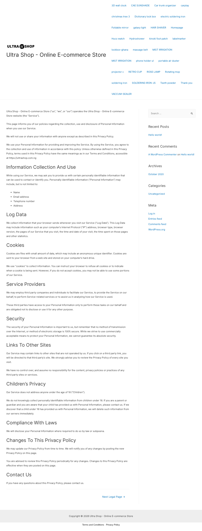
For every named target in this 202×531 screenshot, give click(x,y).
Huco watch (118, 38)
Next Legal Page (113, 496)
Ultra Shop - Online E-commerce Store (56, 54)
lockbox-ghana (120, 49)
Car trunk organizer (165, 5)
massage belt (140, 49)
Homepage (177, 27)
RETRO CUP (135, 71)
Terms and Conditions (93, 524)
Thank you (186, 82)
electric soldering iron (173, 16)
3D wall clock (119, 5)
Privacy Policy (113, 524)
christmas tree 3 (121, 16)
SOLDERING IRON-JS (144, 82)
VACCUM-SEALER (122, 93)
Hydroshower (137, 38)
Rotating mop (172, 71)
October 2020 (156, 174)
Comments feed (157, 224)
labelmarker (179, 38)
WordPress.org (156, 229)
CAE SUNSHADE (140, 5)
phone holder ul (145, 60)
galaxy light (139, 27)
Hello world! (155, 134)
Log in (151, 213)
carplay (185, 5)
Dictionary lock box (145, 16)
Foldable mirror (120, 27)
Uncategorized (156, 193)
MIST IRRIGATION (162, 49)
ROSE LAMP (153, 71)
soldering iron (119, 82)
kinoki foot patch (158, 38)
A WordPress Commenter (162, 154)
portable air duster (168, 60)
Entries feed (155, 218)
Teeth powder (168, 82)
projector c (118, 71)
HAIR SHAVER (158, 27)
